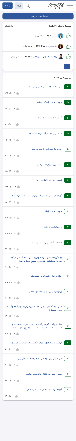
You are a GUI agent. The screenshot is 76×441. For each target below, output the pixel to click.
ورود (19, 5)
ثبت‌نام (7, 5)
